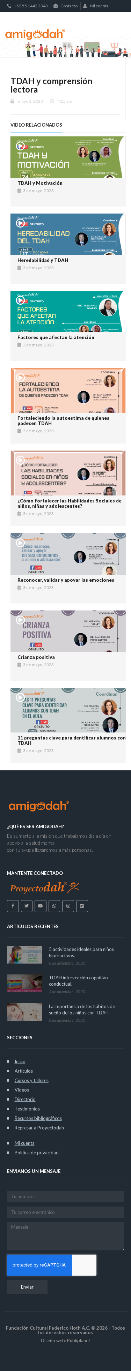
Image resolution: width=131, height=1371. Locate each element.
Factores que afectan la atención (55, 337)
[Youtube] (40, 906)
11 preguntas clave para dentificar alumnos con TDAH (71, 740)
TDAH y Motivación (40, 183)
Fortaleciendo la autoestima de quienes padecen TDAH (63, 420)
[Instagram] (68, 906)
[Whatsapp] (54, 906)
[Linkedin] (82, 906)
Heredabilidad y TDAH (42, 260)
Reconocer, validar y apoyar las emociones (65, 580)
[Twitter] (27, 906)
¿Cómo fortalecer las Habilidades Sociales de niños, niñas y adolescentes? (69, 503)
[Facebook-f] (13, 906)
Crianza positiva (36, 657)
